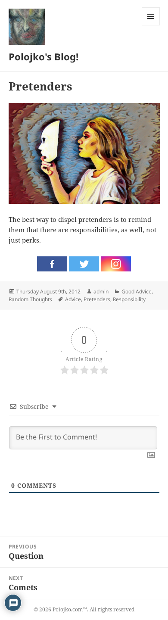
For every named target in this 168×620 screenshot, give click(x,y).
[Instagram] (116, 263)
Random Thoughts (30, 299)
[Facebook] (52, 263)
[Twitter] (84, 263)
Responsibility (129, 299)
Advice (73, 299)
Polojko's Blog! (43, 56)
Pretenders (97, 299)
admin (101, 291)
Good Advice (136, 291)
